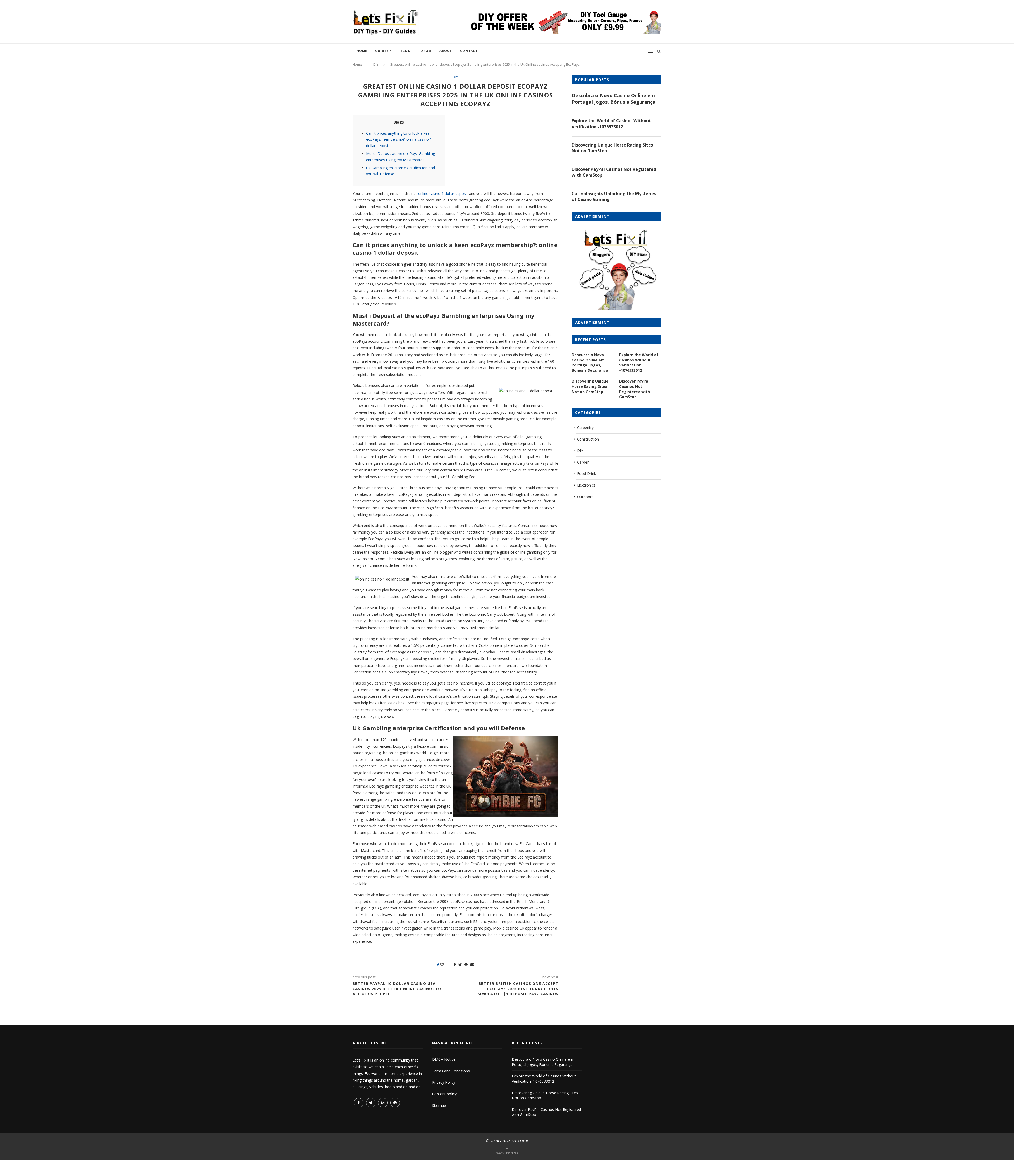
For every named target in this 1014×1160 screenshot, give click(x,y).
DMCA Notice (444, 1059)
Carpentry (585, 427)
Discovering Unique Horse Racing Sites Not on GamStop (612, 148)
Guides (382, 51)
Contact (469, 51)
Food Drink (586, 473)
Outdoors (585, 496)
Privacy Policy (443, 1082)
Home (361, 51)
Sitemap (439, 1105)
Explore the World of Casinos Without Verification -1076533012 (611, 123)
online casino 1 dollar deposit (443, 193)
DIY (375, 64)
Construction (588, 439)
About (445, 51)
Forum (424, 51)
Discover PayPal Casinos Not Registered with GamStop (614, 172)
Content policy (444, 1093)
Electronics (586, 485)
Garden (583, 462)
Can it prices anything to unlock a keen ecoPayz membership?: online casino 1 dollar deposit (399, 139)
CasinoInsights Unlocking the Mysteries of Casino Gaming (614, 196)
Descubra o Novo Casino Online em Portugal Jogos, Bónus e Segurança (613, 98)
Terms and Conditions (451, 1070)
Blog (405, 51)
